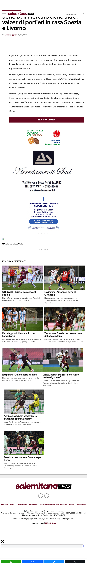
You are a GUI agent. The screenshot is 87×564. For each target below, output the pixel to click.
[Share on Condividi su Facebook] (32, 561)
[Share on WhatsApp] (11, 561)
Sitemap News (81, 504)
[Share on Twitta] (75, 561)
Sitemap (72, 504)
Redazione (4, 504)
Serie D (12, 504)
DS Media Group (50, 523)
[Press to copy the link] (84, 547)
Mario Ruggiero (11, 35)
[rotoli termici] (43, 230)
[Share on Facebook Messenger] (54, 561)
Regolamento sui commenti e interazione (53, 504)
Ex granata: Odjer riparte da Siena (19, 375)
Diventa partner (22, 504)
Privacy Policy (33, 504)
